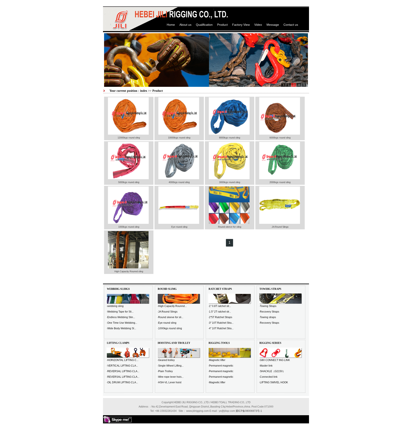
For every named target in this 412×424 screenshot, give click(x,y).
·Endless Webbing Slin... (120, 317)
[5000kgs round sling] (128, 178)
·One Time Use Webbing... (121, 322)
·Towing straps (267, 317)
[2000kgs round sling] (279, 178)
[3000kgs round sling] (229, 178)
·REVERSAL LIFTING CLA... (122, 371)
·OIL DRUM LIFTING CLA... (122, 382)
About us (185, 24)
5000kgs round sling (128, 182)
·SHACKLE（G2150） (272, 371)
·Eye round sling (166, 322)
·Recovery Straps (269, 311)
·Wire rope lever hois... (170, 376)
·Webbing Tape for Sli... (119, 311)
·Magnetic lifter (216, 360)
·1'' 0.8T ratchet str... (219, 306)
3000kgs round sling (229, 182)
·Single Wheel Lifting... (170, 365)
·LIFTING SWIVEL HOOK (273, 382)
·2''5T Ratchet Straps (220, 317)
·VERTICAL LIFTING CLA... (122, 365)
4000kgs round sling (179, 182)
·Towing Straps (267, 306)
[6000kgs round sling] (279, 133)
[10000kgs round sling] (178, 133)
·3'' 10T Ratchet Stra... (220, 322)
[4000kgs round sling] (178, 178)
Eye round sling (179, 227)
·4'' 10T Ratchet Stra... (220, 328)
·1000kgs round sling (169, 328)
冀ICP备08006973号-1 (249, 410)
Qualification (204, 24)
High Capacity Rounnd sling (128, 271)
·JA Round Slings (167, 311)
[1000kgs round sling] (128, 223)
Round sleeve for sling (229, 227)
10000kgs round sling (179, 137)
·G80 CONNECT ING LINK (274, 360)
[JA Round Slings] (279, 223)
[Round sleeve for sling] (229, 223)
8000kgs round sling (229, 137)
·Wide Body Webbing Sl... (121, 328)
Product (222, 24)
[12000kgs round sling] (128, 133)
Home (171, 24)
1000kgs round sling (128, 227)
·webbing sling (115, 306)
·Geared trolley (166, 360)
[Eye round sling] (178, 223)
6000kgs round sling (280, 137)
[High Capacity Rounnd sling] (128, 267)
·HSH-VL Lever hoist (169, 382)
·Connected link (268, 376)
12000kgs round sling (129, 137)
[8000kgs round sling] (229, 133)
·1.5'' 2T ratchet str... (219, 311)
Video (258, 24)
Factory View (241, 24)
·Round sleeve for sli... (170, 317)
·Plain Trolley (165, 371)
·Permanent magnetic (220, 365)
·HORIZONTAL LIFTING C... (122, 360)
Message (273, 24)
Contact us (290, 24)
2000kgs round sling (280, 182)
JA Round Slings (280, 227)
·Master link (266, 365)
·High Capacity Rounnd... (172, 306)
